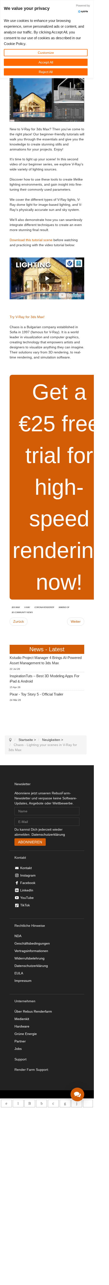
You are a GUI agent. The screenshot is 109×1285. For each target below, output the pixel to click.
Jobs (18, 1049)
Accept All (45, 62)
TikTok (25, 905)
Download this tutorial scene (31, 240)
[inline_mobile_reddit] (76, 1103)
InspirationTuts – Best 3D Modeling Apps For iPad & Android (44, 678)
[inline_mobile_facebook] (41, 1103)
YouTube (27, 898)
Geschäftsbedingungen (32, 943)
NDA (17, 936)
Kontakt (26, 868)
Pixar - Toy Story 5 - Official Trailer (36, 694)
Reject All (46, 72)
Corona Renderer (44, 607)
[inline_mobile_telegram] (18, 1103)
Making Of (64, 607)
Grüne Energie (25, 1034)
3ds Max (16, 607)
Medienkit (21, 1019)
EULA (18, 973)
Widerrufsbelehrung (29, 958)
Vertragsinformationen (31, 951)
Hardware (21, 1026)
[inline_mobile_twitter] (53, 1103)
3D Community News (22, 612)
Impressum (23, 981)
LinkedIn (26, 890)
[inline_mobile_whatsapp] (6, 1103)
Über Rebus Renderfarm (33, 1011)
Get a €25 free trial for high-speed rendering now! (59, 487)
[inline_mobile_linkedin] (65, 1103)
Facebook (27, 883)
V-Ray (27, 607)
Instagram (28, 875)
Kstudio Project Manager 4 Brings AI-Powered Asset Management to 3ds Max (46, 660)
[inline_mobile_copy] (88, 1103)
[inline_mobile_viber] (29, 1103)
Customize (46, 53)
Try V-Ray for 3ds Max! (27, 317)
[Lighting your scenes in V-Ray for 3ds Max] (69, 295)
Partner (20, 1041)
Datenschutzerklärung (48, 834)
